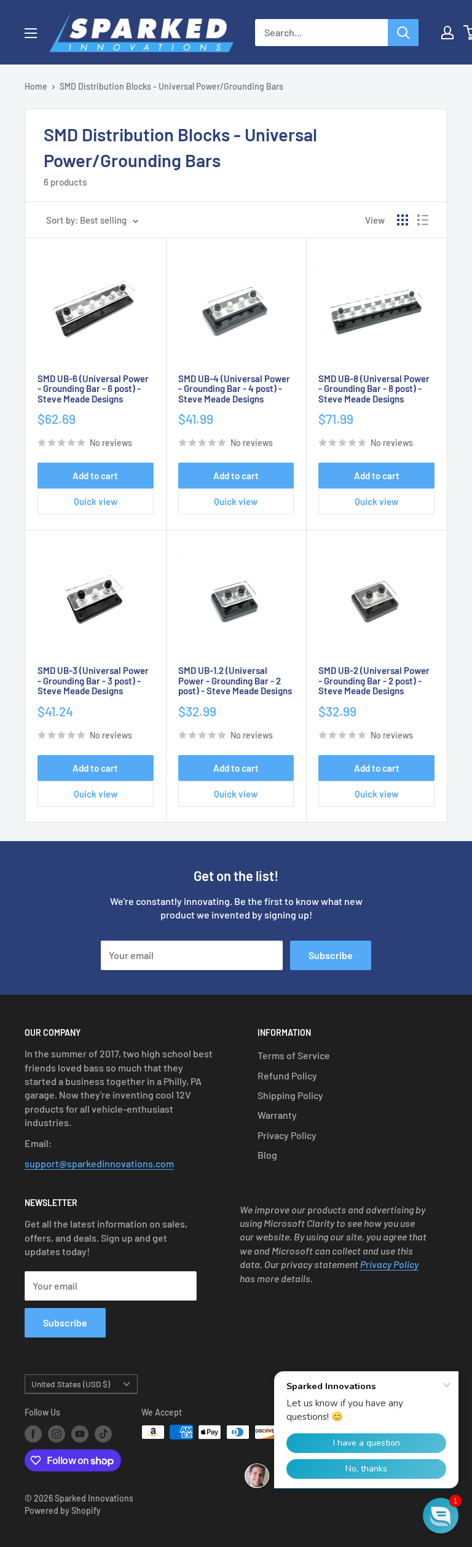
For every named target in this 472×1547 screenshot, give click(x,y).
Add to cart (95, 475)
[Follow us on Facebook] (33, 1433)
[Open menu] (31, 33)
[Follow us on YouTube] (79, 1433)
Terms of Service (294, 1055)
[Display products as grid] (402, 219)
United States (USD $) (70, 1384)
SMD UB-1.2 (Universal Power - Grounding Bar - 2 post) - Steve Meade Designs (235, 680)
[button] (440, 1515)
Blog (267, 1155)
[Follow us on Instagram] (56, 1433)
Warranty (277, 1115)
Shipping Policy (290, 1095)
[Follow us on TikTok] (103, 1433)
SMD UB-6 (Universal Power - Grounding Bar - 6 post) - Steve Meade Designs (93, 389)
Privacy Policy (287, 1135)
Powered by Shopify (63, 1510)
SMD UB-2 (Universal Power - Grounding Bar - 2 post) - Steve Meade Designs (374, 680)
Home (36, 86)
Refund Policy (287, 1075)
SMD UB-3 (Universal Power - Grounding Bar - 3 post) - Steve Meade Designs (93, 680)
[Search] (403, 32)
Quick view (95, 501)
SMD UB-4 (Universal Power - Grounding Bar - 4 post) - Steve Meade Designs (234, 389)
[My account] (447, 32)
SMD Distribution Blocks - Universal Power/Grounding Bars (171, 86)
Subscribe (331, 955)
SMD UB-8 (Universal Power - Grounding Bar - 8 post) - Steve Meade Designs (374, 389)
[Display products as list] (422, 219)
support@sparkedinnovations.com (99, 1163)
